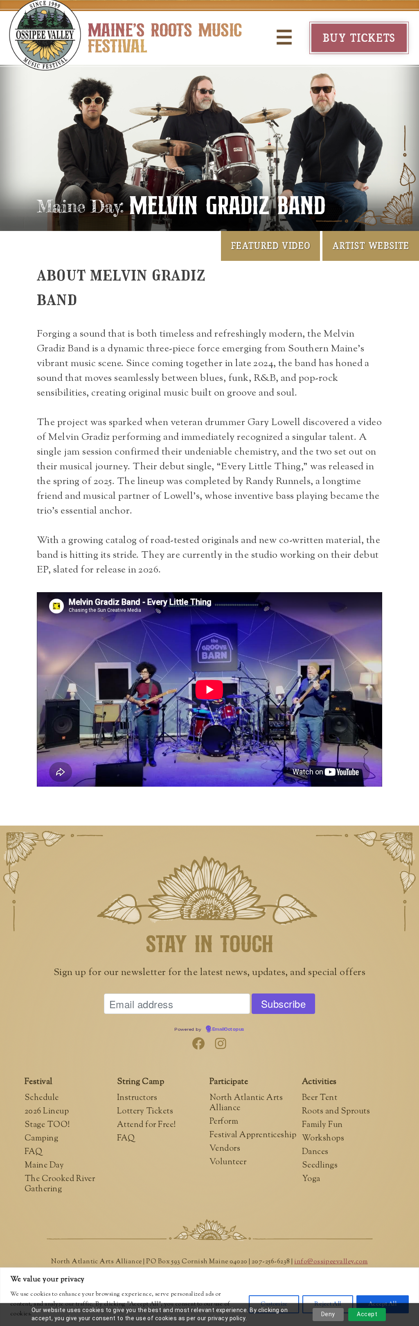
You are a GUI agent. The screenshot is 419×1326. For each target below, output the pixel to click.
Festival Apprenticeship (253, 1135)
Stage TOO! (47, 1125)
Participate (229, 1082)
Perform (224, 1122)
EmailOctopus (228, 1029)
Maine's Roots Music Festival (165, 39)
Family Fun (322, 1125)
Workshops (323, 1139)
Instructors (137, 1098)
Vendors (225, 1149)
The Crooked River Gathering (60, 1184)
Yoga (311, 1179)
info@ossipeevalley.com (331, 1262)
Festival (39, 1082)
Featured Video (270, 246)
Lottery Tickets (145, 1112)
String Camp (140, 1082)
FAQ (33, 1152)
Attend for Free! (146, 1125)
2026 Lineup (47, 1112)
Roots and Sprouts (336, 1112)
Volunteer (228, 1162)
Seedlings (320, 1166)
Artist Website (370, 246)
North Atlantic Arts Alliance (246, 1103)
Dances (315, 1152)
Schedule (42, 1098)
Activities (319, 1082)
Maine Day (44, 1166)
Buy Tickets (359, 37)
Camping (41, 1139)
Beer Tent (319, 1098)
